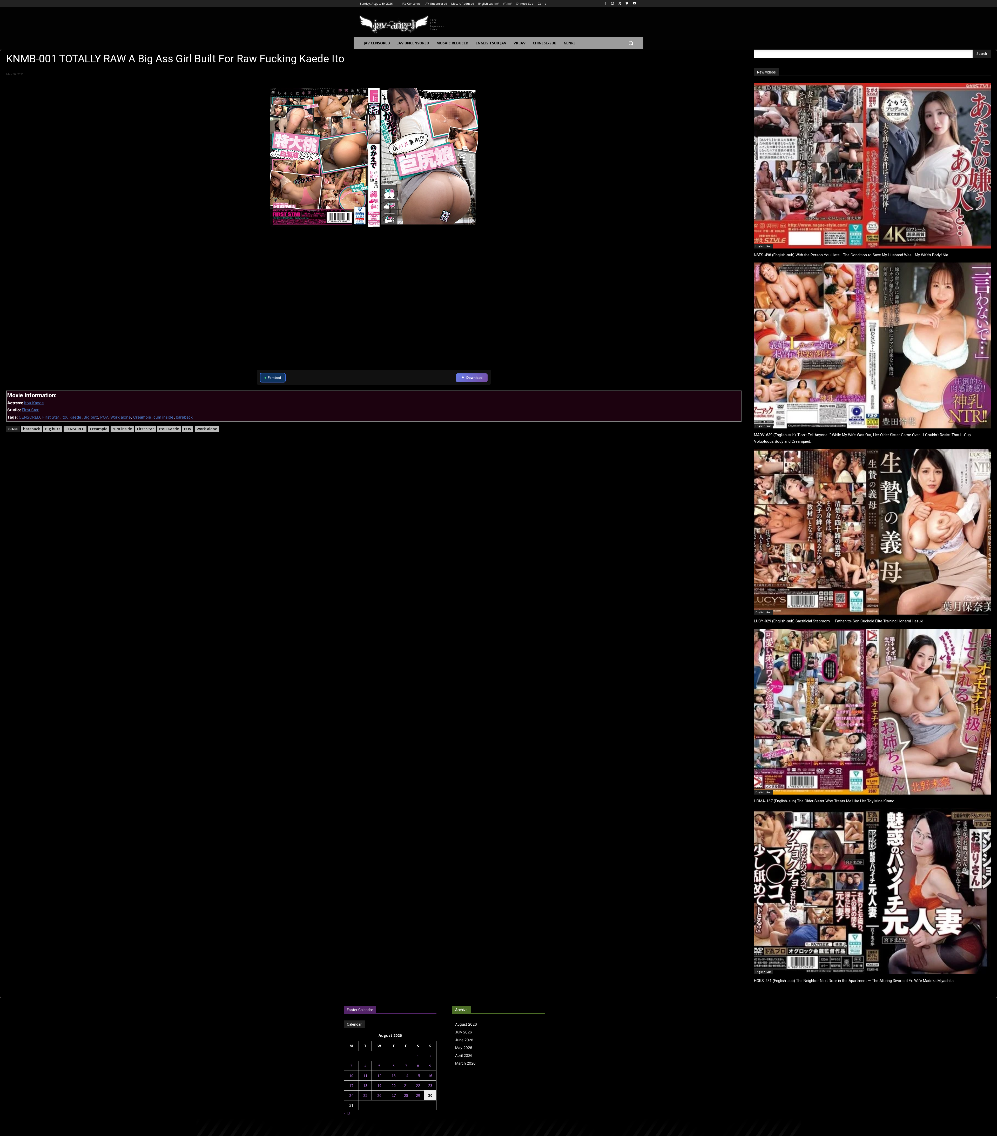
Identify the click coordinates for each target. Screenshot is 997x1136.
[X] (620, 4)
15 (418, 1075)
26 (379, 1095)
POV (104, 417)
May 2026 (463, 1047)
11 (365, 1075)
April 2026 (464, 1055)
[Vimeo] (627, 4)
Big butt (91, 417)
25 (365, 1095)
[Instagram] (613, 4)
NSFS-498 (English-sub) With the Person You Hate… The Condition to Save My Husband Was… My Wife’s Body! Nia (851, 255)
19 (379, 1085)
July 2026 (463, 1032)
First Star (30, 409)
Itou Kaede (34, 402)
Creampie (142, 417)
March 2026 (465, 1063)
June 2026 (464, 1040)
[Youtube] (634, 4)
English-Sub (764, 246)
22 (418, 1085)
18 (365, 1085)
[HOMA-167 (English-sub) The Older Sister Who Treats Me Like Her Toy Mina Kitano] (872, 711)
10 (351, 1075)
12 (379, 1075)
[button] (631, 43)
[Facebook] (605, 4)
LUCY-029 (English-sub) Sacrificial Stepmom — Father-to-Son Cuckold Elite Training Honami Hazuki (838, 621)
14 (406, 1075)
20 (394, 1085)
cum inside (163, 417)
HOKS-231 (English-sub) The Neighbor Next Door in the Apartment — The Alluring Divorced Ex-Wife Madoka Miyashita (854, 980)
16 (430, 1075)
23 (430, 1085)
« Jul (347, 1113)
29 (418, 1095)
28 (406, 1095)
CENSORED (29, 417)
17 (351, 1085)
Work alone (120, 417)
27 (394, 1095)
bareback (184, 417)
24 (351, 1095)
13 (394, 1075)
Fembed (274, 377)
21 (406, 1085)
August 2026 (466, 1024)
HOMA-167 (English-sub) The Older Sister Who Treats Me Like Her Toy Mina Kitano (824, 801)
